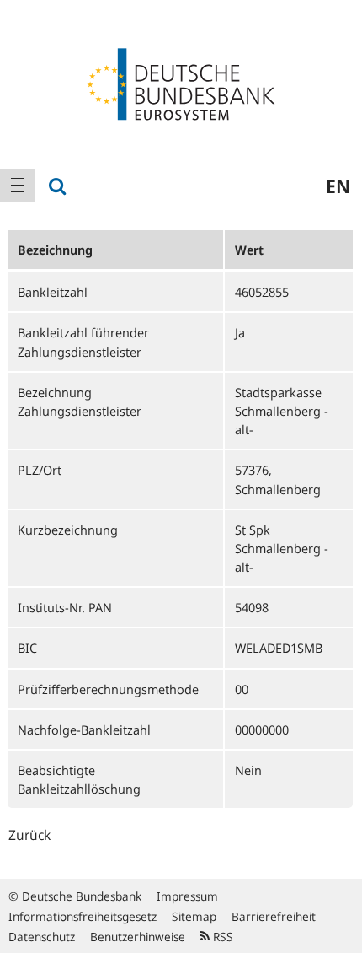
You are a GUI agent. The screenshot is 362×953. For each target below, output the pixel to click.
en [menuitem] (338, 185)
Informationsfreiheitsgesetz (82, 916)
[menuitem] (17, 185)
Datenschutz (41, 937)
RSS (221, 937)
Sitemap (194, 916)
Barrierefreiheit (274, 916)
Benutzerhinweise (137, 937)
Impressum (187, 896)
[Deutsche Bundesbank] (181, 82)
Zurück (29, 835)
